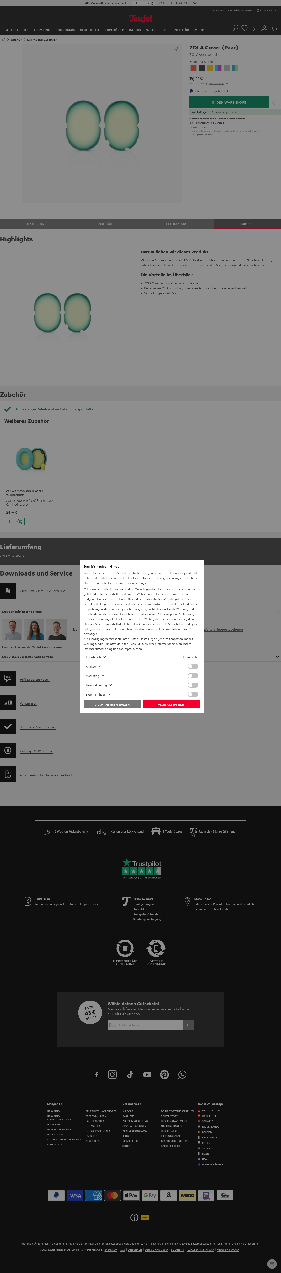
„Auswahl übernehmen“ (176, 629)
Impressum (131, 649)
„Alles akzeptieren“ (168, 614)
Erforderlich (93, 657)
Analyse (91, 666)
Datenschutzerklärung (98, 649)
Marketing (92, 676)
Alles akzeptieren (171, 704)
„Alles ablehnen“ (155, 599)
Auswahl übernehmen (112, 704)
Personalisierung (96, 685)
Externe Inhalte (96, 694)
